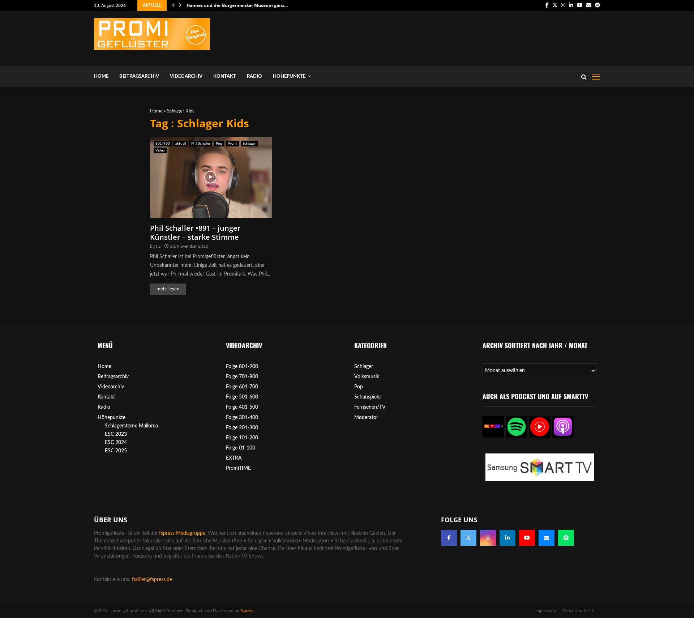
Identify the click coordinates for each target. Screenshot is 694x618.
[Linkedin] (507, 538)
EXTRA (234, 458)
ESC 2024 (116, 442)
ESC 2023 (116, 434)
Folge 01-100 (240, 448)
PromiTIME (238, 468)
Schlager (249, 143)
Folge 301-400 (242, 417)
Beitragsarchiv (139, 76)
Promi (232, 143)
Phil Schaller (200, 143)
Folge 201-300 (242, 427)
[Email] (546, 538)
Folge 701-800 (242, 376)
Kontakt (224, 76)
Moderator (366, 417)
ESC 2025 (116, 450)
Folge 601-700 (242, 386)
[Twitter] (468, 538)
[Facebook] (449, 538)
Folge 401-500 (242, 407)
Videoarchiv (186, 76)
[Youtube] (527, 538)
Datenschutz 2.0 (578, 611)
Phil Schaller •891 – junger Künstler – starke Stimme (195, 232)
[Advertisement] (468, 37)
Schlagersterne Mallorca (131, 426)
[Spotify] (566, 538)
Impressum (545, 611)
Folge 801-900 (242, 366)
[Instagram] (488, 538)
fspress (246, 611)
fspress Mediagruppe (182, 533)
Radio (254, 76)
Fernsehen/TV (370, 407)
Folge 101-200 (242, 437)
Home (101, 76)
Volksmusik (366, 376)
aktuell (180, 143)
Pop (219, 143)
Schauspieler (368, 397)
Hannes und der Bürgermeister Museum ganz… (237, 5)
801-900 (162, 143)
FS (158, 246)
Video (160, 150)
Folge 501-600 (242, 397)
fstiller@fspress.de (152, 579)
